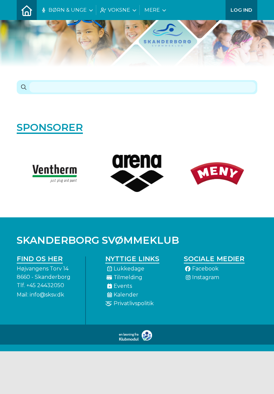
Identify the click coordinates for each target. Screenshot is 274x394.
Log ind (241, 10)
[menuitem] (27, 10)
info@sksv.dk (47, 294)
